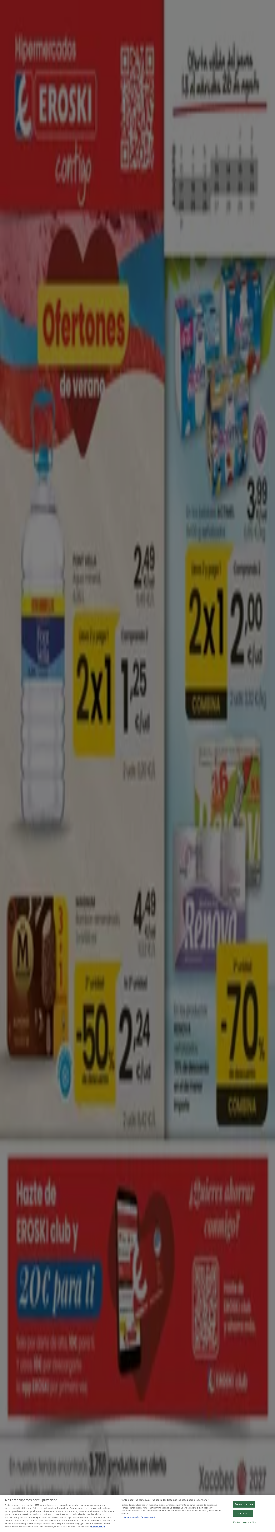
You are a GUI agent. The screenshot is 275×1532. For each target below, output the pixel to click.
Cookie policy (98, 1526)
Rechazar (243, 1513)
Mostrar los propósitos (244, 1522)
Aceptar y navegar (244, 1504)
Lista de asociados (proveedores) (138, 1517)
